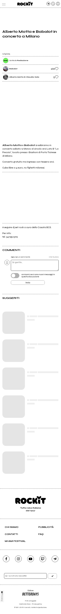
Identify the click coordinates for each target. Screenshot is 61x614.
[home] (25, 4)
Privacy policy (37, 604)
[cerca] (53, 4)
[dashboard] (58, 4)
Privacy (2, 597)
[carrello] (48, 4)
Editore (27, 592)
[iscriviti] (52, 576)
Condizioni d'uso (24, 604)
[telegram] (55, 559)
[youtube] (30, 559)
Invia (28, 282)
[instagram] (18, 559)
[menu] (3, 4)
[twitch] (42, 559)
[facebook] (6, 559)
